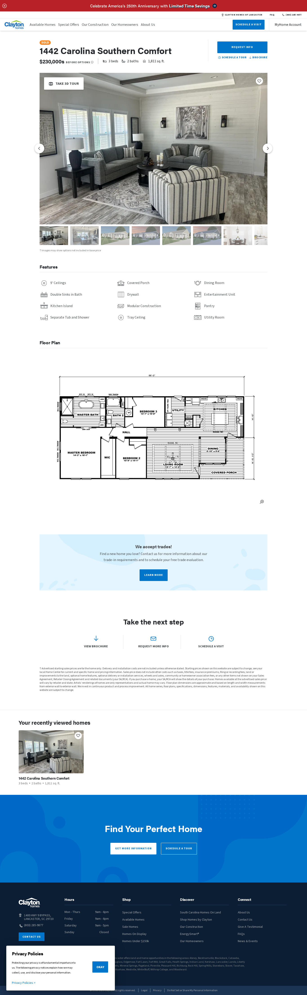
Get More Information (133, 848)
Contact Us (31, 937)
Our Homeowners (124, 24)
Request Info (242, 47)
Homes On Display (134, 934)
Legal (144, 990)
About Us (148, 24)
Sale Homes (130, 927)
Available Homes (43, 24)
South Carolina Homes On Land (200, 912)
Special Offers (68, 24)
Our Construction (95, 24)
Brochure (259, 57)
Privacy (157, 990)
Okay (100, 967)
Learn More (153, 575)
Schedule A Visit (249, 24)
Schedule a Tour (179, 848)
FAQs (241, 934)
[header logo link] (14, 24)
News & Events (248, 941)
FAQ (272, 14)
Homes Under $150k (135, 941)
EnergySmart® (189, 934)
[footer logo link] (29, 902)
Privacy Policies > (24, 983)
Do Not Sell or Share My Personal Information (192, 990)
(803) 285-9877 (294, 14)
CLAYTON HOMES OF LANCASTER (244, 14)
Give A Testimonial (250, 927)
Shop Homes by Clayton (196, 919)
